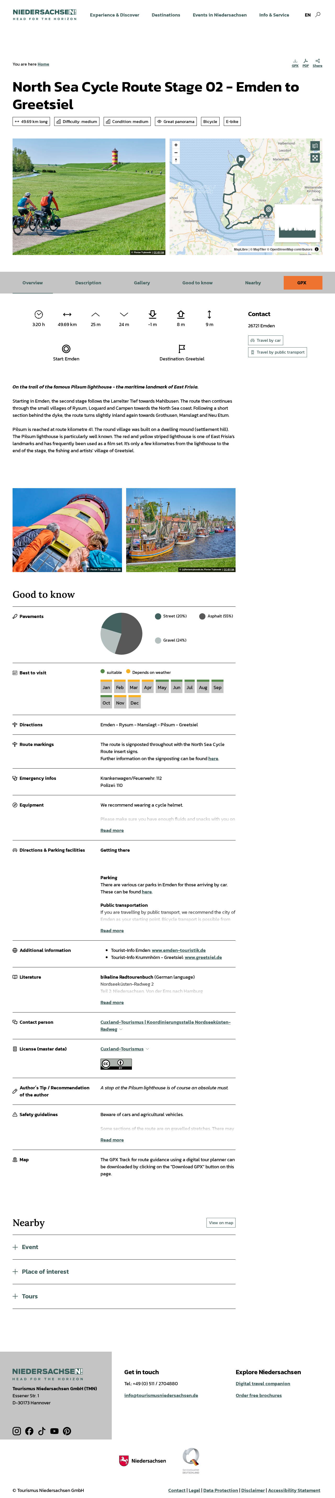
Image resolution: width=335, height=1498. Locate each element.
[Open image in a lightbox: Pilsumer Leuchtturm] (67, 530)
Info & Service (274, 14)
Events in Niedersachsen (220, 14)
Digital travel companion (263, 1383)
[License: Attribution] (116, 1067)
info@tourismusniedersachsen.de (161, 1395)
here (213, 758)
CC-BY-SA (159, 253)
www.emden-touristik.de (179, 950)
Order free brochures (259, 1395)
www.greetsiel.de (203, 957)
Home (43, 64)
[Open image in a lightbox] (48, 1374)
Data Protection (220, 1490)
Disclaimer (253, 1490)
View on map (221, 1222)
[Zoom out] (176, 152)
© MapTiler (258, 249)
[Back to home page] (45, 14)
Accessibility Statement (294, 1490)
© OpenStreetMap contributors (289, 249)
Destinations (166, 14)
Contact (177, 1490)
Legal (194, 1490)
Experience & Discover (114, 14)
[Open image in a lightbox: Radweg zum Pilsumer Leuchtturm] (89, 196)
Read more (112, 830)
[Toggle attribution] (317, 249)
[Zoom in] (176, 145)
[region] (246, 196)
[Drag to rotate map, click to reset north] (176, 160)
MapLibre (241, 249)
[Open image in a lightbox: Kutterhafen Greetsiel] (181, 530)
